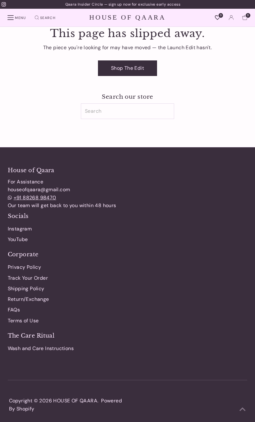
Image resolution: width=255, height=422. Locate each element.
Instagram (20, 228)
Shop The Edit (127, 68)
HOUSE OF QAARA (127, 17)
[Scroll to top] (242, 409)
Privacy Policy (24, 267)
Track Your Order (28, 278)
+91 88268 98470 (35, 197)
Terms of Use (23, 320)
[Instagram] (3, 4)
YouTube (18, 239)
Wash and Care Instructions (41, 348)
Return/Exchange (28, 299)
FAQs (14, 309)
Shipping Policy (26, 288)
